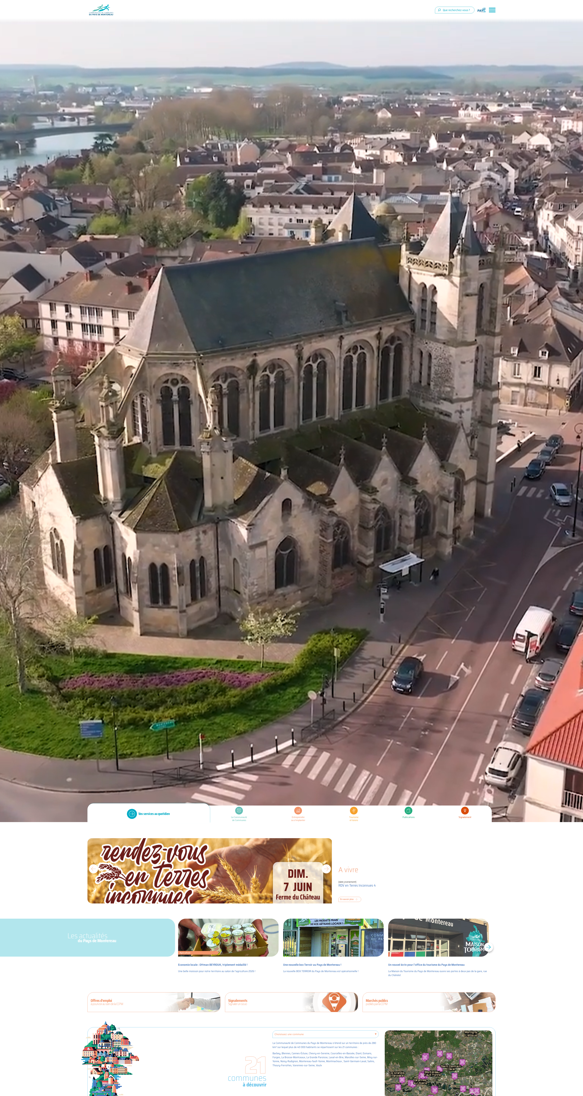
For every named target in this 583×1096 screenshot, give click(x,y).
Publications (408, 817)
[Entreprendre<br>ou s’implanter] (298, 810)
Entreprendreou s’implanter (298, 818)
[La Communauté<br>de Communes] (239, 810)
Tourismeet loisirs (353, 818)
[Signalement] (465, 810)
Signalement (465, 817)
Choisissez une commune (289, 1034)
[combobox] (454, 10)
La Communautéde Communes (239, 818)
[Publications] (408, 810)
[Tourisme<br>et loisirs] (354, 810)
